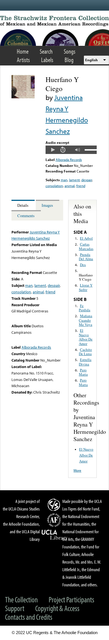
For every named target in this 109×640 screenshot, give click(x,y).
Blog (69, 60)
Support (14, 608)
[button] (53, 149)
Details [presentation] (23, 205)
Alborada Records (69, 159)
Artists (23, 60)
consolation (54, 185)
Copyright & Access (57, 608)
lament (74, 180)
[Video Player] (71, 150)
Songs (69, 51)
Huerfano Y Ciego (86, 277)
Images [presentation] (47, 205)
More (77, 470)
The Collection (21, 599)
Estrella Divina (85, 362)
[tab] (23, 205)
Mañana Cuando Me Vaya (85, 320)
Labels (47, 60)
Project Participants (71, 599)
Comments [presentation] (26, 215)
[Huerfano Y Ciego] (23, 97)
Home (23, 51)
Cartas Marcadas (86, 246)
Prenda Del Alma (86, 257)
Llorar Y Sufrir (86, 287)
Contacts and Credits (28, 617)
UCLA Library (55, 535)
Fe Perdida (84, 308)
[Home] (54, 21)
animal (70, 185)
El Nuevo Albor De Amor (86, 337)
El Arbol (86, 238)
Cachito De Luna (85, 352)
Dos (83, 264)
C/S (55, 504)
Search (46, 51)
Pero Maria (83, 372)
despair (86, 180)
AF (55, 520)
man (64, 180)
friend (80, 185)
